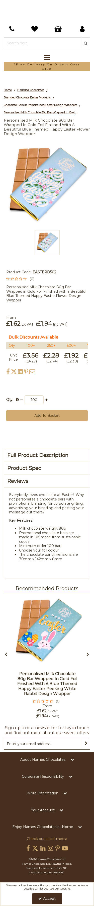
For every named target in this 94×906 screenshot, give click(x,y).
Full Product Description (37, 455)
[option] (47, 66)
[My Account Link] (82, 29)
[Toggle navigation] (47, 57)
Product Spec (24, 468)
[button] (21, 279)
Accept (49, 898)
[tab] (47, 455)
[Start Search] (85, 43)
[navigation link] (12, 29)
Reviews (17, 481)
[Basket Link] (35, 29)
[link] (8, 371)
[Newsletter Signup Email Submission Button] (86, 744)
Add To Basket (47, 415)
